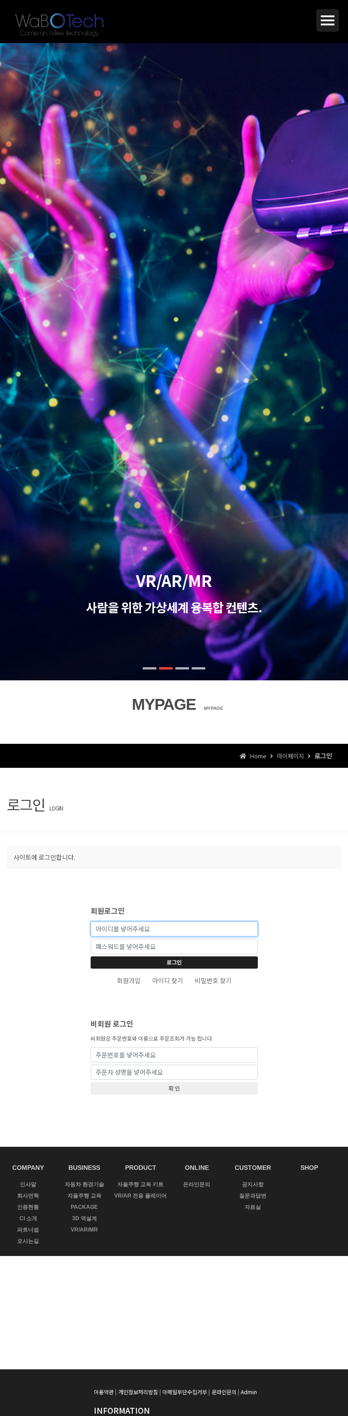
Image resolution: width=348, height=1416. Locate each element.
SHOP (309, 1167)
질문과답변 (252, 1196)
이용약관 (104, 1392)
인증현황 (28, 1207)
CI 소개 (28, 1218)
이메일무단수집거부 (184, 1392)
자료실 (253, 1207)
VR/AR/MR (84, 1230)
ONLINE (197, 1167)
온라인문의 (196, 1184)
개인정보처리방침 (138, 1392)
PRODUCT (140, 1167)
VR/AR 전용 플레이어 (140, 1196)
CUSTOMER (253, 1167)
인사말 (28, 1184)
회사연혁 (28, 1196)
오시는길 (28, 1241)
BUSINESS (84, 1167)
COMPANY (28, 1167)
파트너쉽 (28, 1230)
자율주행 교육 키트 (140, 1184)
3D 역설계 (84, 1218)
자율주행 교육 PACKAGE (85, 1201)
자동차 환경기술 (84, 1184)
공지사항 (253, 1184)
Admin (249, 1392)
